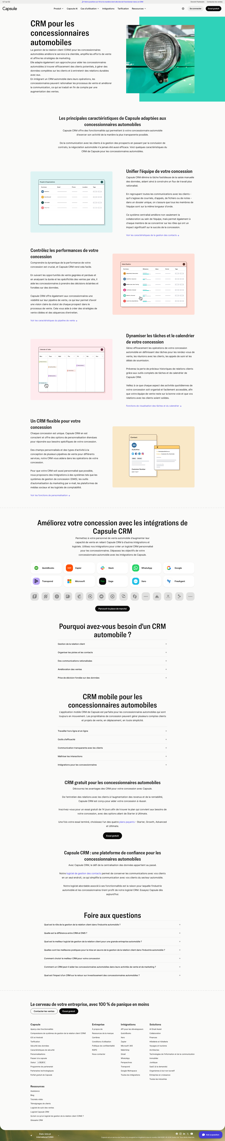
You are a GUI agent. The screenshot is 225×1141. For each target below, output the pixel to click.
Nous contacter (98, 1054)
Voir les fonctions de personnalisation (49, 495)
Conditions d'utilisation (101, 1041)
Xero (123, 1037)
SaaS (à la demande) (158, 1066)
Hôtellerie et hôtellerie (158, 1041)
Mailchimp (125, 1050)
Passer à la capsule (38, 1058)
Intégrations (108, 8)
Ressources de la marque (103, 1033)
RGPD (94, 1050)
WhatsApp (125, 1058)
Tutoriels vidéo (36, 1099)
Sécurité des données (39, 1046)
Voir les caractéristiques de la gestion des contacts (151, 235)
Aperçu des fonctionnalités (41, 1029)
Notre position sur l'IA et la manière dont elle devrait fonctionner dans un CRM (113, 2)
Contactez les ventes (214, 2)
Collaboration (155, 1033)
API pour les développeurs (132, 1029)
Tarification (123, 8)
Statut (37, 1062)
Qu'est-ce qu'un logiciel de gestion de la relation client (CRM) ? (57, 1116)
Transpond (125, 1066)
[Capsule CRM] (10, 8)
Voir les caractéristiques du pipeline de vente (52, 320)
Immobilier (153, 1058)
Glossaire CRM (36, 1120)
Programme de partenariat (41, 1066)
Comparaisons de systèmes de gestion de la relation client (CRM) (58, 1033)
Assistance (35, 1091)
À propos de (97, 1029)
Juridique (153, 1062)
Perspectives (126, 1062)
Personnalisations (37, 1054)
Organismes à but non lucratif (162, 1071)
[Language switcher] (183, 8)
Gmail (123, 1054)
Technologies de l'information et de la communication (172, 1054)
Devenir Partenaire (197, 2)
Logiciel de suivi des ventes (42, 1108)
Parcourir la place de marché (112, 608)
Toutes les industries (158, 1079)
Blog (32, 1095)
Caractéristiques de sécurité (42, 1050)
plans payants (127, 822)
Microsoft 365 (127, 1046)
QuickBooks (126, 1033)
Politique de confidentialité (103, 1046)
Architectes (154, 1050)
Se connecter (195, 8)
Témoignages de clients (40, 1103)
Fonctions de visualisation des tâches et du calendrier (152, 405)
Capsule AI (72, 8)
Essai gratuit (213, 8)
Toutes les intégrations (130, 1075)
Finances (153, 1037)
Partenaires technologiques (42, 1071)
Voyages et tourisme (158, 1046)
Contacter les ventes (44, 1011)
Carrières (96, 1037)
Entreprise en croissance (159, 1075)
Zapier (123, 1041)
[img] (34, 596)
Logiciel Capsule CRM (39, 1112)
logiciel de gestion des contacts (83, 873)
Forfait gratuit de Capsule (41, 1075)
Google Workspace (129, 1071)
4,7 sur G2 (6, 2)
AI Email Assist (155, 1029)
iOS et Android (36, 1037)
